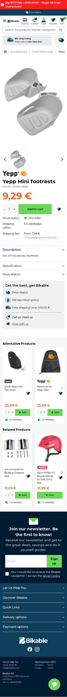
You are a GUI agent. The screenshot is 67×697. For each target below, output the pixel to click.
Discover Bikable (15, 597)
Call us (16, 317)
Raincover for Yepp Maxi (44, 388)
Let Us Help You (14, 588)
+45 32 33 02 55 (9, 665)
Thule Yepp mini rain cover (14, 388)
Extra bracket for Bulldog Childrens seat (14, 473)
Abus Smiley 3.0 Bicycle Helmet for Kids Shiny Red (46, 477)
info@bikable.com (11, 668)
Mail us (28, 317)
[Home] (6, 51)
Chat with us (20, 324)
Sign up (54, 561)
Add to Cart (35, 209)
